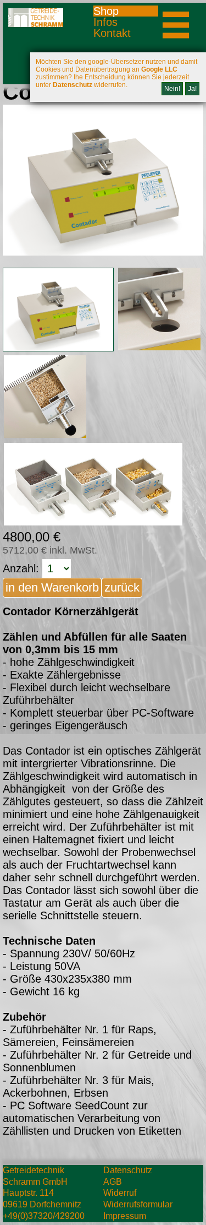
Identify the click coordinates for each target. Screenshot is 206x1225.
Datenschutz (127, 1170)
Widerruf (119, 1192)
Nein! (172, 89)
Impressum (124, 1216)
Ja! (192, 89)
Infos (105, 22)
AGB (112, 1181)
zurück (122, 587)
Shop (106, 11)
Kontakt (112, 33)
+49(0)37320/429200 (44, 1216)
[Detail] (58, 309)
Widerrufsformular (137, 1204)
